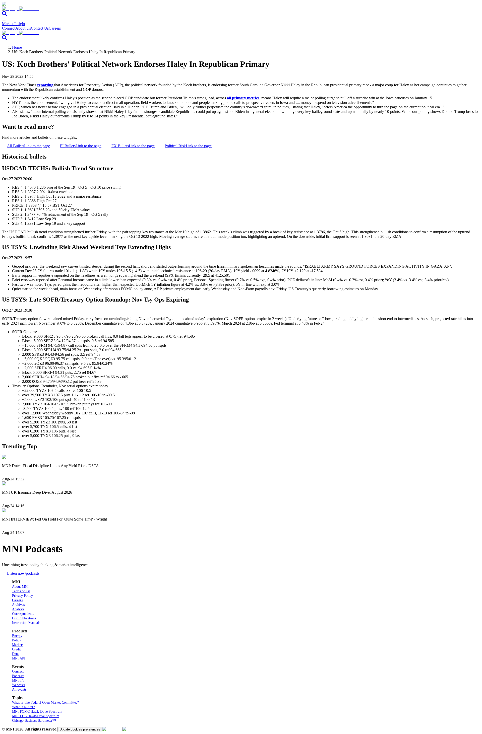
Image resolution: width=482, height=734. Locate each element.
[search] (4, 15)
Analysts (18, 609)
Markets (17, 645)
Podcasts (18, 676)
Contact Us (40, 28)
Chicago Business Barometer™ (34, 720)
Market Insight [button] (13, 24)
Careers (55, 28)
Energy (17, 636)
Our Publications (24, 618)
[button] (241, 9)
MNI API (18, 658)
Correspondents (23, 614)
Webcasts (18, 685)
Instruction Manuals (26, 623)
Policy (16, 640)
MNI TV (18, 680)
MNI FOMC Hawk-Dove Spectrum (37, 711)
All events (19, 689)
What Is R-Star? (23, 707)
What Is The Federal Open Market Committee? (45, 702)
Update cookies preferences (79, 729)
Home (17, 47)
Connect (8, 28)
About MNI (20, 587)
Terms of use (21, 591)
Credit (16, 649)
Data (15, 654)
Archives (18, 605)
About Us (23, 28)
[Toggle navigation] (4, 20)
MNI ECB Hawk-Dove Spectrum (35, 716)
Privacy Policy (22, 596)
